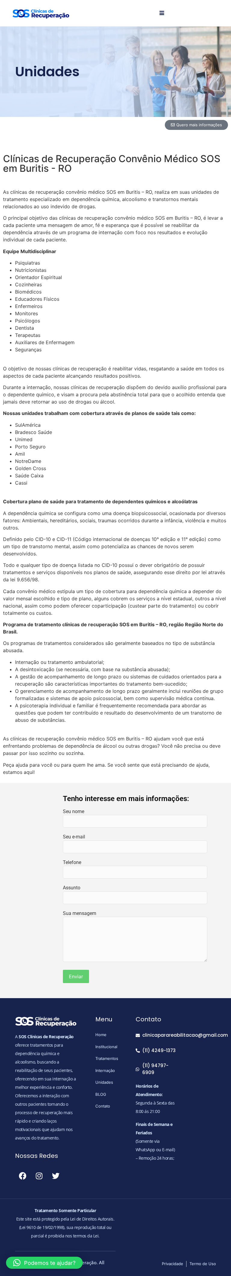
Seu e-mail (74, 837)
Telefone (72, 862)
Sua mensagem (79, 913)
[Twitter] (55, 1175)
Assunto (71, 888)
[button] (44, 1263)
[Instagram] (39, 1175)
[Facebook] (22, 1175)
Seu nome (73, 811)
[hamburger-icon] (162, 13)
